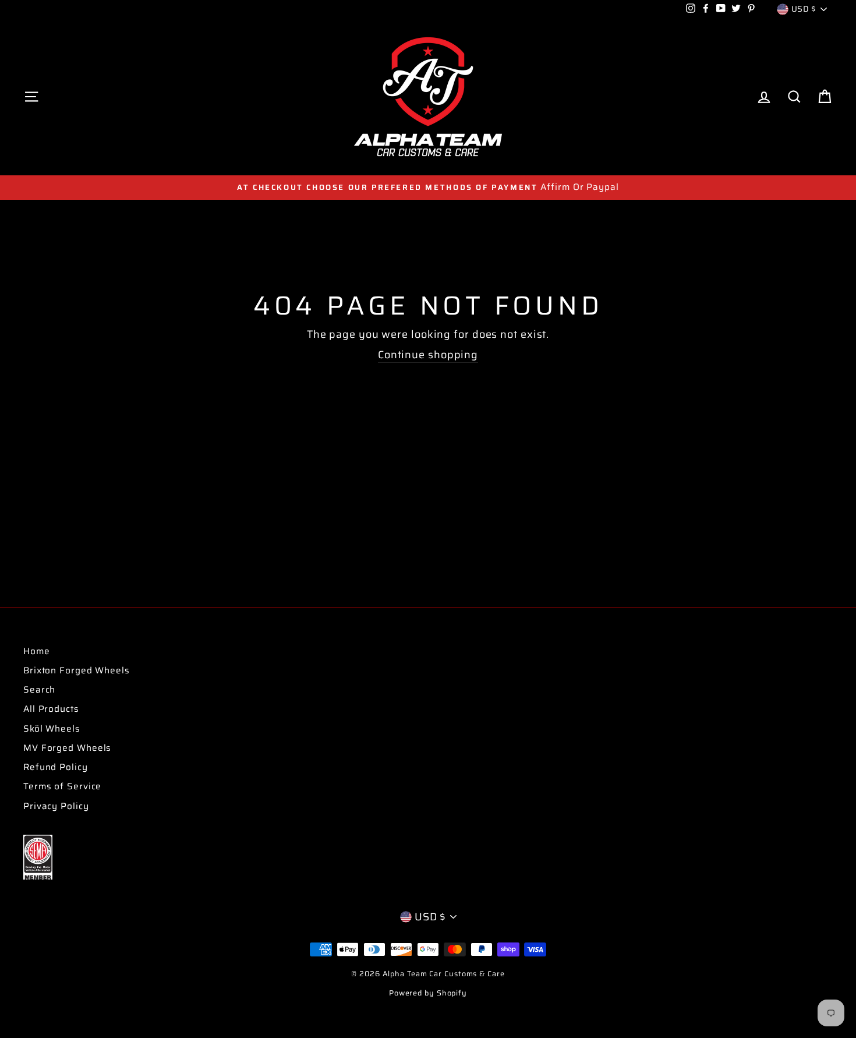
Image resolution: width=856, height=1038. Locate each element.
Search (39, 690)
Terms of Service (62, 786)
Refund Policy (55, 767)
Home (36, 651)
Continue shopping (428, 355)
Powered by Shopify (428, 993)
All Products (51, 709)
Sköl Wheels (51, 729)
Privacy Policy (56, 806)
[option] (428, 187)
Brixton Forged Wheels (76, 670)
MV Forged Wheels (67, 748)
